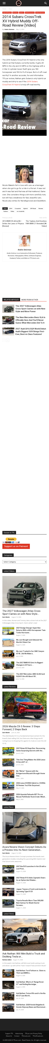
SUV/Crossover (30, 12)
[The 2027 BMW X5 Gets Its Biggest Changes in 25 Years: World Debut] (8, 665)
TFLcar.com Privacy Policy (33, 1033)
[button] (4, 3)
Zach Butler (6, 617)
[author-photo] (24, 246)
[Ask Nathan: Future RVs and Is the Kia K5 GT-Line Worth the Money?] (8, 996)
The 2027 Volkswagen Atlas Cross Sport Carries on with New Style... (21, 612)
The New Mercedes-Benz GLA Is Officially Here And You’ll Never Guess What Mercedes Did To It (30, 320)
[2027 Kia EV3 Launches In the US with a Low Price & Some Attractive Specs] (8, 869)
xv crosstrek (20, 211)
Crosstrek (18, 208)
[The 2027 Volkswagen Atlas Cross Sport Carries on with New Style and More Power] (8, 309)
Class (10, 9)
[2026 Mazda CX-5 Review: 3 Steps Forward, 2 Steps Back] (24, 708)
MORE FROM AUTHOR (30, 300)
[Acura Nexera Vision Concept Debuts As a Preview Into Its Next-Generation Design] (24, 828)
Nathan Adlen (7, 960)
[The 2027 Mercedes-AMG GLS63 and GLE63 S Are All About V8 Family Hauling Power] (8, 677)
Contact (16, 1036)
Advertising (19, 1033)
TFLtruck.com (26, 1036)
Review (41, 208)
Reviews (15, 12)
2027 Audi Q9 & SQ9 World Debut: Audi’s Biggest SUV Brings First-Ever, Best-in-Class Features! (30, 331)
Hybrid (25, 208)
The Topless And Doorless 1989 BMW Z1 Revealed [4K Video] (36, 223)
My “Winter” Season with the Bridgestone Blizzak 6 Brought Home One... (30, 773)
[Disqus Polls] (24, 375)
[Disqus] (24, 437)
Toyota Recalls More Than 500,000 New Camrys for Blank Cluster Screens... (29, 903)
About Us (9, 1036)
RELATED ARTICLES (11, 300)
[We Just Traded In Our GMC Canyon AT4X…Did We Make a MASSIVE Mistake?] (8, 654)
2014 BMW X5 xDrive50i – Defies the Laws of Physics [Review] (13, 223)
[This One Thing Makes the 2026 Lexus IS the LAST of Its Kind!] (8, 763)
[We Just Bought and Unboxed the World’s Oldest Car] (8, 643)
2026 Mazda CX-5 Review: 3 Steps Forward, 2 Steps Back (21, 728)
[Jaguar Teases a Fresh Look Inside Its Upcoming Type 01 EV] (8, 892)
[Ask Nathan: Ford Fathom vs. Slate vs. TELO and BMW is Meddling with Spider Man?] (8, 973)
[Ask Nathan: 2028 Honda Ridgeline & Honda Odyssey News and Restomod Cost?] (8, 1008)
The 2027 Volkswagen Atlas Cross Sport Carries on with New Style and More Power (30, 309)
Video (12, 211)
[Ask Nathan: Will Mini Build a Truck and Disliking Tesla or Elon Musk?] (24, 935)
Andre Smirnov (9, 29)
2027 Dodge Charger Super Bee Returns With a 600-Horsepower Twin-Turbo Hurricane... (31, 630)
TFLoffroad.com (38, 1036)
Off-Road (33, 208)
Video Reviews (40, 12)
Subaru (22, 12)
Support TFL (9, 1033)
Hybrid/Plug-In (7, 12)
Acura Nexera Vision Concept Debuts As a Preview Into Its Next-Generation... (24, 848)
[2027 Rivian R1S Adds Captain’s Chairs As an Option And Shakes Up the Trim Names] (8, 881)
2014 (10, 208)
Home (4, 9)
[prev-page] (3, 340)
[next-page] (7, 340)
